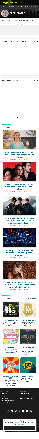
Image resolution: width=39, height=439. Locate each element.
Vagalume (9, 2)
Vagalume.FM (32, 298)
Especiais (4, 394)
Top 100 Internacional (7, 400)
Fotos (15, 20)
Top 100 (11, 6)
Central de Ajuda (24, 394)
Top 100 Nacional (6, 398)
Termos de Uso (24, 396)
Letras (3, 20)
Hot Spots (4, 396)
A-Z (26, 6)
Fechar (19, 428)
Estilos (20, 6)
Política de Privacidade (26, 398)
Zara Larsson (17, 12)
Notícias (33, 6)
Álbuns (9, 20)
